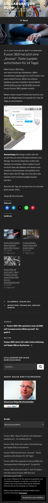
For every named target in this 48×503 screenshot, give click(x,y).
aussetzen (13, 305)
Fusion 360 (25, 302)
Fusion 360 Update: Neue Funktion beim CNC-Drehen (12, 245)
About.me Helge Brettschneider (19, 402)
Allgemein (12, 302)
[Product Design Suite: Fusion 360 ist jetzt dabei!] (31, 234)
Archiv (7, 419)
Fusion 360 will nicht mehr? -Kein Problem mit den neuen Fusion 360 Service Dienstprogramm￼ (23, 473)
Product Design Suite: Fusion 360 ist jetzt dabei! (30, 245)
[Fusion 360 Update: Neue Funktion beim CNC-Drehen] (12, 234)
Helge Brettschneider (30, 51)
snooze (36, 305)
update (11, 308)
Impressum (23, 493)
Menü (25, 20)
